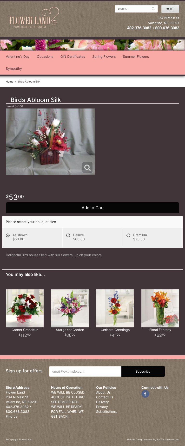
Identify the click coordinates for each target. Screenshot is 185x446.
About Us (103, 392)
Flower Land (34, 18)
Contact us (104, 397)
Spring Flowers (104, 56)
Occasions (45, 56)
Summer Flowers (136, 56)
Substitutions (106, 411)
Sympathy (14, 68)
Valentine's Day (18, 56)
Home (9, 81)
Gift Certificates (72, 56)
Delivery (102, 402)
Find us (11, 416)
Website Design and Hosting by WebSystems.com (153, 439)
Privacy (102, 407)
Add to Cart (93, 207)
